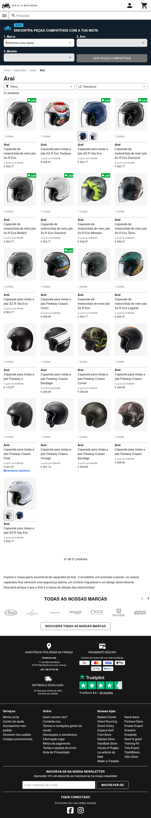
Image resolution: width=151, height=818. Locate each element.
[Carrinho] (144, 5)
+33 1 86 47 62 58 (49, 669)
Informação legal (54, 739)
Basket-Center (106, 717)
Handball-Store (107, 743)
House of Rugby (108, 748)
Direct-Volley (105, 726)
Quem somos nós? (55, 717)
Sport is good (133, 739)
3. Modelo (10, 51)
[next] (148, 599)
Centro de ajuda (13, 721)
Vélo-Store (131, 756)
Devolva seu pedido (48, 693)
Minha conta (11, 717)
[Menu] (4, 15)
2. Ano (81, 36)
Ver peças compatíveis (112, 58)
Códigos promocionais (17, 739)
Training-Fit (131, 743)
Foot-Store (104, 734)
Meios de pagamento (56, 743)
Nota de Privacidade (56, 752)
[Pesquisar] (13, 15)
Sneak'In (130, 730)
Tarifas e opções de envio (59, 748)
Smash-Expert (133, 726)
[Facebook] (70, 811)
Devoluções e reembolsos (60, 734)
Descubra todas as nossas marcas (75, 626)
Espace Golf (105, 730)
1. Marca (9, 36)
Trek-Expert (131, 748)
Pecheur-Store (133, 721)
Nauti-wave (131, 717)
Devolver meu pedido (17, 734)
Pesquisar (23, 15)
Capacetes (20, 70)
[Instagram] (80, 811)
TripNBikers (132, 752)
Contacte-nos (49, 657)
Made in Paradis (108, 761)
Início (7, 70)
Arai (6, 144)
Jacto (33, 70)
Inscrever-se (112, 785)
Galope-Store (106, 739)
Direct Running (107, 721)
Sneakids (130, 734)
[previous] (142, 599)
